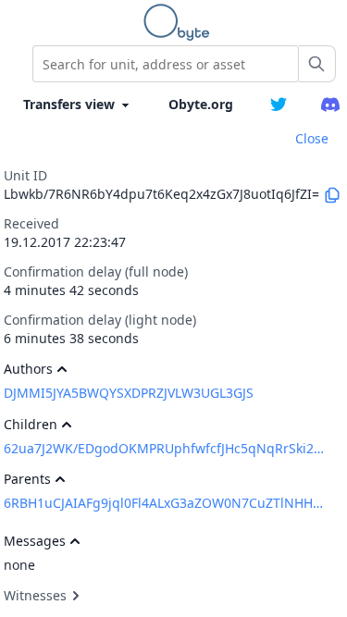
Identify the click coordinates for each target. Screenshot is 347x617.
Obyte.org (200, 104)
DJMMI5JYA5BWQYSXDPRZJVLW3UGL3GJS (129, 392)
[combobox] (165, 63)
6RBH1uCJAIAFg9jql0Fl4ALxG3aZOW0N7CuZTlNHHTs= (165, 503)
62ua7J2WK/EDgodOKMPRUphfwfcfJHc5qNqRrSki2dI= (165, 448)
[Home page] (180, 22)
